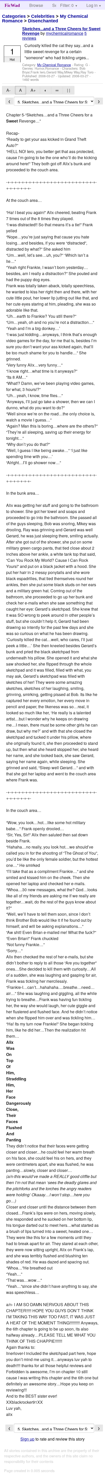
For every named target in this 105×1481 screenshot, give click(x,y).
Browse (36, 5)
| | (68, 90)
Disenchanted (43, 20)
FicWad (12, 5)
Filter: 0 (67, 5)
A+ (33, 90)
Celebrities (43, 16)
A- (8, 90)
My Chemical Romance (54, 64)
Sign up (27, 1439)
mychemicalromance (64, 33)
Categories (14, 16)
